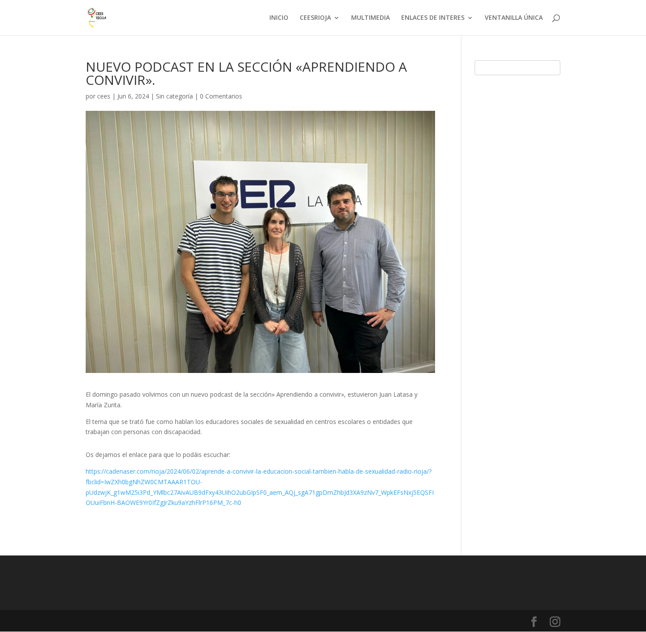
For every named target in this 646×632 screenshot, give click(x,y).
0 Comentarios (221, 96)
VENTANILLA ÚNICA (514, 18)
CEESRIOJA (315, 18)
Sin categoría (174, 96)
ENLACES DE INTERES (433, 18)
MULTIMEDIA (370, 18)
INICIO (278, 18)
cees (103, 96)
